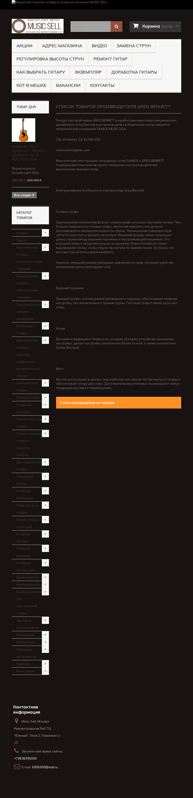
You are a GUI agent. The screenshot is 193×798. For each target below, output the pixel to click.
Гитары (21, 233)
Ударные (23, 664)
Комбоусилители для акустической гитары (29, 602)
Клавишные (25, 635)
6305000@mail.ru (45, 767)
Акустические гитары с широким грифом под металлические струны (28, 358)
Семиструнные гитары (27, 508)
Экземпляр (88, 72)
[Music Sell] (38, 26)
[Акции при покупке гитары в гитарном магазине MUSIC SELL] (96, 4)
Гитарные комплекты (24, 494)
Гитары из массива (23, 408)
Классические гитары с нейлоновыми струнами (27, 286)
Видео (99, 45)
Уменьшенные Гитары (27, 386)
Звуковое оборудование (27, 623)
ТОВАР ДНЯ (26, 107)
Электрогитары (28, 397)
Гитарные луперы (23, 537)
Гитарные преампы (23, 552)
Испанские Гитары (24, 329)
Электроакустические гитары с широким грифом (32, 444)
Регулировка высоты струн (50, 59)
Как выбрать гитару (40, 72)
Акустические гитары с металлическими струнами (29, 258)
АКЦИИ (24, 45)
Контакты (102, 85)
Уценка (21, 240)
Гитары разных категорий (27, 523)
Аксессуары (25, 671)
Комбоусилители (29, 584)
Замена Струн (134, 45)
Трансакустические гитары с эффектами (31, 312)
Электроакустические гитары (32, 422)
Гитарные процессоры (25, 566)
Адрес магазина (62, 45)
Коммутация (25, 642)
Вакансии (68, 85)
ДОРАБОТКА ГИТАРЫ (134, 72)
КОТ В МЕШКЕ (31, 85)
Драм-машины (27, 577)
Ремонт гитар (110, 59)
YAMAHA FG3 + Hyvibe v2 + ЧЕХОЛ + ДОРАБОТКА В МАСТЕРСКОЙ (29, 153)
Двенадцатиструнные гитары (32, 465)
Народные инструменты (26, 653)
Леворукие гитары (24, 480)
